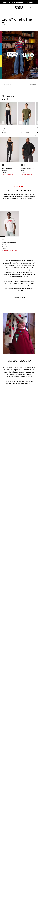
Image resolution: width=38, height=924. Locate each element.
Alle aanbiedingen (29, 2)
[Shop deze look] (3, 122)
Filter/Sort (9, 84)
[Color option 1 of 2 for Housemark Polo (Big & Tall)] (22, 165)
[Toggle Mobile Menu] (3, 7)
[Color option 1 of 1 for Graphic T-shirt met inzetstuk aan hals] (3, 239)
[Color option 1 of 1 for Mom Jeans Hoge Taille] (3, 165)
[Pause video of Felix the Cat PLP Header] (35, 76)
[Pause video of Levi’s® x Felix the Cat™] (32, 351)
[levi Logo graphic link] (19, 7)
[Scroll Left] (31, 135)
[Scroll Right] (35, 135)
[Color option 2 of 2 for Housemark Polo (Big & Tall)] (24, 165)
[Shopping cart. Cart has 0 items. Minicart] (35, 7)
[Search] (30, 7)
